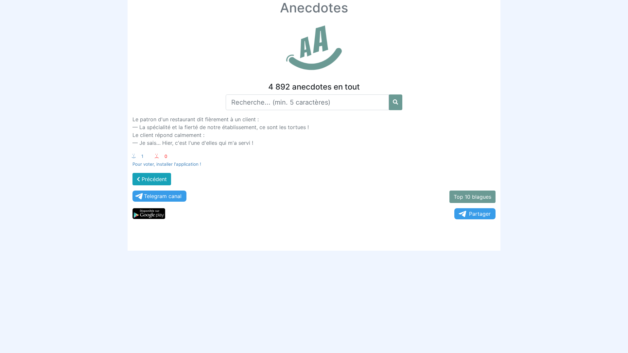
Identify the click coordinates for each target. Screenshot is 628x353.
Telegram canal (163, 196)
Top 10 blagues (472, 196)
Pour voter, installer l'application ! (166, 164)
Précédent (153, 179)
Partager (480, 213)
